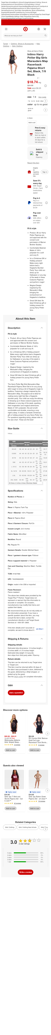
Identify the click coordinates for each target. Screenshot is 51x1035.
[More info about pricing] (45, 85)
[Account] (38, 29)
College (25, 2)
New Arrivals (20, 14)
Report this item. (39, 629)
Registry (9, 18)
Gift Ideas (10, 12)
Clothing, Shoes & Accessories (22, 43)
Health (12, 8)
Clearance (12, 14)
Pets (8, 8)
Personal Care (37, 6)
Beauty (31, 6)
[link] (33, 78)
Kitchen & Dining (24, 4)
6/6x (41, 101)
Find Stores (29, 18)
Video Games (22, 10)
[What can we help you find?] (25, 35)
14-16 (33, 101)
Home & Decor (14, 4)
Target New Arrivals (7, 2)
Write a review (25, 872)
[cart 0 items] (44, 29)
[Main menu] (6, 29)
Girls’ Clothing (17, 46)
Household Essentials (18, 6)
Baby (27, 6)
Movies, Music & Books (33, 10)
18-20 (37, 101)
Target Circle (22, 18)
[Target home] (25, 29)
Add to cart (31, 122)
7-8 (29, 101)
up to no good (30, 109)
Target (5, 43)
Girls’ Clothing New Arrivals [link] (27, 827)
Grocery (8, 6)
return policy (18, 676)
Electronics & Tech (12, 10)
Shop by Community (25, 12)
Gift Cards (16, 12)
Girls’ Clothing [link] (9, 827)
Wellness (17, 8)
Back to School (18, 2)
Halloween (31, 2)
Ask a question (16, 692)
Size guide (42, 97)
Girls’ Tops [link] (44, 827)
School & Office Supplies (28, 8)
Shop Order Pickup (22, 16)
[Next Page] (45, 101)
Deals (7, 14)
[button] (33, 78)
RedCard (15, 18)
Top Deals (42, 14)
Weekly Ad (12, 16)
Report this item (33, 163)
